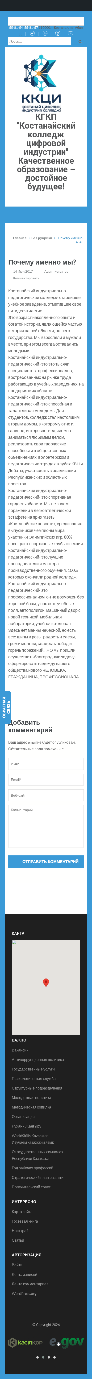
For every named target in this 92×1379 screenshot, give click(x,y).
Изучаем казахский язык (33, 1142)
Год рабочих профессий (32, 1168)
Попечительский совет (31, 1187)
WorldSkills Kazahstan (30, 1135)
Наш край (20, 1230)
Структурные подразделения (37, 1088)
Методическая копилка (31, 1107)
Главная (19, 238)
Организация (23, 1116)
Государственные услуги (33, 1069)
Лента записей (24, 1274)
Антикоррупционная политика (38, 1059)
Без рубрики (41, 238)
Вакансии (20, 1050)
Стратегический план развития (39, 1177)
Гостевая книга (25, 1221)
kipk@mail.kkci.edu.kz (29, 21)
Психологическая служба (34, 1078)
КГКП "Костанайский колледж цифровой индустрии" (46, 134)
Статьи (18, 1240)
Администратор (56, 271)
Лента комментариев (30, 1284)
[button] (46, 983)
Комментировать (26, 278)
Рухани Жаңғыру (26, 1126)
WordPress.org (24, 1293)
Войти (17, 1265)
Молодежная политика (31, 1097)
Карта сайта (22, 1211)
